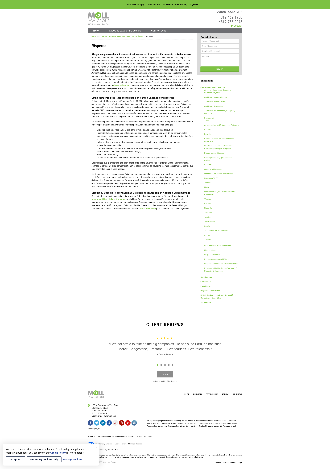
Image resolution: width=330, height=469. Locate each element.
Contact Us (237, 394)
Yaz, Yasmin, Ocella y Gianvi (216, 230)
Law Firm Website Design (228, 462)
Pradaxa (207, 203)
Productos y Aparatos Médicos (216, 259)
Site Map (225, 394)
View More (165, 374)
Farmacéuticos (210, 118)
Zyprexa (207, 239)
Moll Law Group (109, 462)
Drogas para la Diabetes (214, 153)
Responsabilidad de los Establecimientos (221, 264)
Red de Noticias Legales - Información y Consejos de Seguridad (218, 296)
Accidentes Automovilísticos (215, 97)
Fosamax (208, 165)
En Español (207, 80)
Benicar (207, 130)
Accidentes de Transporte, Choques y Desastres (219, 112)
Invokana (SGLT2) (211, 178)
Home (186, 394)
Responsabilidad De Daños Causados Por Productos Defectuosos (221, 269)
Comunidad (205, 282)
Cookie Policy (120, 444)
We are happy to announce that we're (165, 4)
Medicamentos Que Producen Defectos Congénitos (220, 193)
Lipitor (206, 187)
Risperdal (208, 208)
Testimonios (205, 302)
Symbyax (208, 212)
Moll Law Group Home (98, 18)
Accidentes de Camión (213, 106)
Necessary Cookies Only (44, 459)
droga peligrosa (121, 85)
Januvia (207, 183)
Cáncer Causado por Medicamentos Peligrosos (219, 140)
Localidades (205, 286)
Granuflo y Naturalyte (213, 169)
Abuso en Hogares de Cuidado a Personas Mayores (217, 91)
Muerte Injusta (210, 250)
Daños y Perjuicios (125, 31)
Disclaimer (197, 394)
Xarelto (207, 226)
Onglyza (207, 199)
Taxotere (207, 217)
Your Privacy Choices (103, 444)
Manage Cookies (135, 444)
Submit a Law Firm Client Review (165, 381)
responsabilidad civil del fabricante (109, 199)
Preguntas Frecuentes (210, 291)
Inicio (96, 31)
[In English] (236, 26)
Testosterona (209, 221)
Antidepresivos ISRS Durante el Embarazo (221, 125)
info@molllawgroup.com (105, 416)
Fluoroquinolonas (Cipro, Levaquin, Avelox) (218, 158)
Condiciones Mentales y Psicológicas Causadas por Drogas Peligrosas (219, 147)
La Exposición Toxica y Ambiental (217, 246)
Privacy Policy (212, 394)
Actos (206, 121)
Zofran (207, 235)
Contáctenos (158, 31)
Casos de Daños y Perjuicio (212, 87)
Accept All (15, 459)
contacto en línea (147, 208)
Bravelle (207, 134)
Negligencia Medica (212, 255)
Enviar (219, 69)
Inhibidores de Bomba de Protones (218, 174)
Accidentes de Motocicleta (215, 102)
